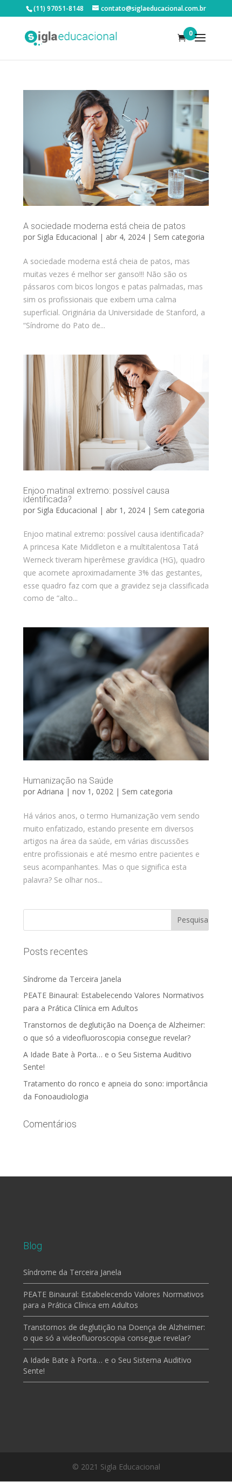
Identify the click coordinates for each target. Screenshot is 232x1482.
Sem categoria (179, 237)
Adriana (50, 791)
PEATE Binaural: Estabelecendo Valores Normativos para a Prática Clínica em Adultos (113, 1299)
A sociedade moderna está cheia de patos (104, 226)
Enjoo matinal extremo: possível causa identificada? (96, 495)
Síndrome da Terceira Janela (72, 979)
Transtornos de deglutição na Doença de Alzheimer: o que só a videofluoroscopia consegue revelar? (114, 1332)
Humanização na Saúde (68, 780)
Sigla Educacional (67, 237)
